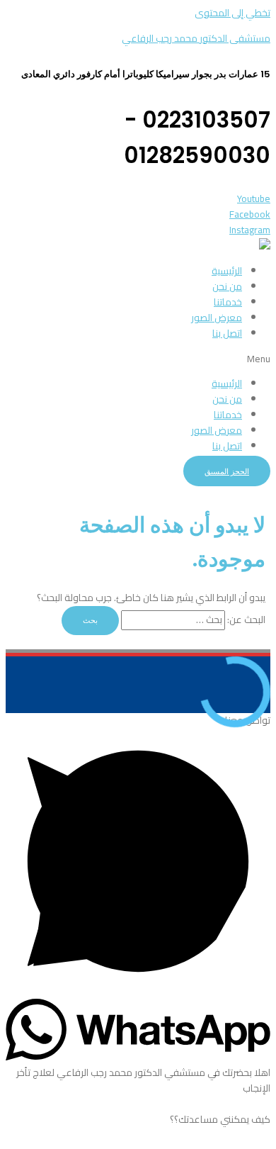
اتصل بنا (227, 333)
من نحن (227, 286)
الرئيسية (227, 271)
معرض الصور (216, 317)
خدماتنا (228, 302)
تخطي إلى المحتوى (232, 13)
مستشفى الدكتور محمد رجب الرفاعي (196, 38)
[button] (138, 359)
